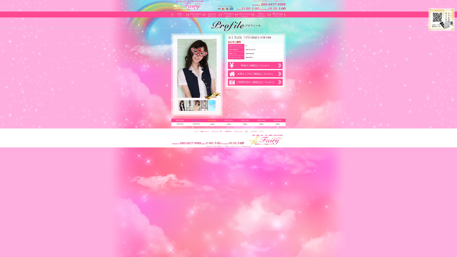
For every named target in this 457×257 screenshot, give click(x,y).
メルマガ (253, 131)
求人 (246, 131)
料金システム (212, 14)
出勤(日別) (228, 14)
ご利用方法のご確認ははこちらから (255, 82)
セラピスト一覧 (196, 14)
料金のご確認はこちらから (255, 65)
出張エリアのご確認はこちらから (255, 73)
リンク (261, 131)
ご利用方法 (261, 14)
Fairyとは (245, 14)
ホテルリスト (277, 14)
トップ (179, 14)
